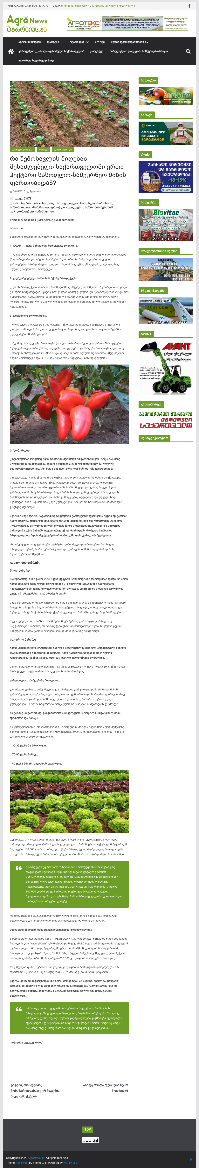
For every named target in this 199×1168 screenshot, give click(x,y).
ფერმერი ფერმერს (63, 150)
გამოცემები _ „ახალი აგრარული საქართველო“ (51, 51)
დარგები (53, 42)
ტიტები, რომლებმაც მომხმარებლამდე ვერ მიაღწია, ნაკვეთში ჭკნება (35, 1091)
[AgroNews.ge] (10, 51)
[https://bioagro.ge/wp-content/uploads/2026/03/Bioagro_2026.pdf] (166, 90)
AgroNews (35, 191)
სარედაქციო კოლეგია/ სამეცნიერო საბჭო (139, 51)
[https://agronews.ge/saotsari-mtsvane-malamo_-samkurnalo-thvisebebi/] (166, 300)
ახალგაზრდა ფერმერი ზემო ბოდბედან (105, 1088)
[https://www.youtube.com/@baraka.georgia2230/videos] (166, 124)
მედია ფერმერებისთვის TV (129, 42)
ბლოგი (100, 42)
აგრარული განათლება (22, 150)
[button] (61, 42)
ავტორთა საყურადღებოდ (36, 60)
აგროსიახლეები (29, 42)
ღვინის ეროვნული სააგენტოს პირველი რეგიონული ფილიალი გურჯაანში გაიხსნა (99, 8)
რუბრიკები (77, 42)
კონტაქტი (96, 51)
